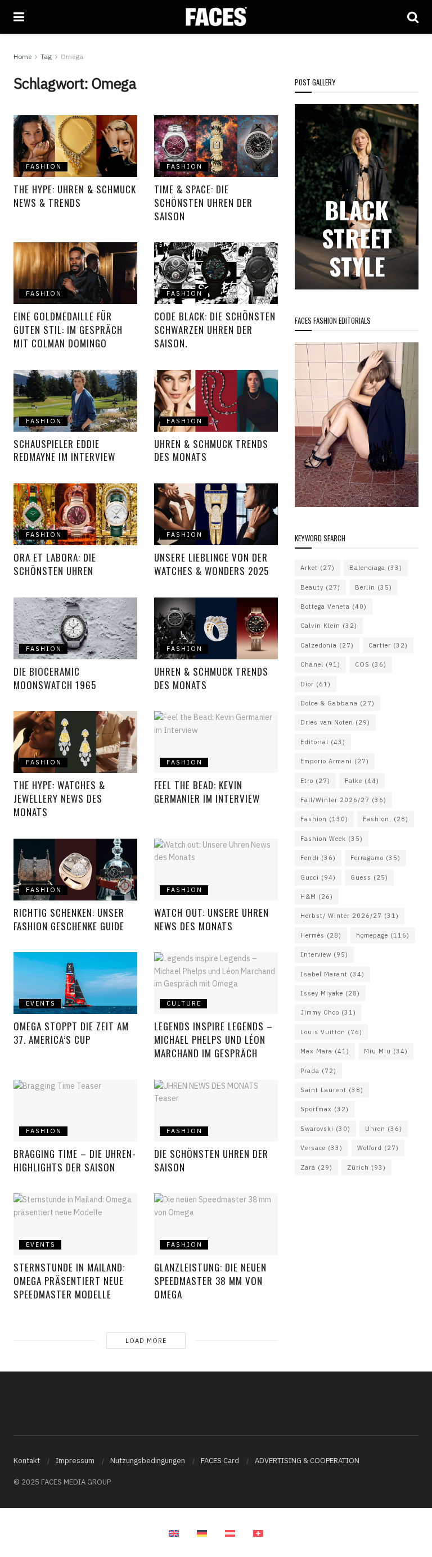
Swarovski (325, 1129)
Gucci (318, 877)
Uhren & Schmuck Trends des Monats (211, 450)
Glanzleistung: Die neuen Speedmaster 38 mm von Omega (210, 1280)
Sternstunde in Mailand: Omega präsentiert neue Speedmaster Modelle (69, 1280)
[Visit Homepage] (215, 17)
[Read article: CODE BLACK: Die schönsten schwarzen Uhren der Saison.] (216, 273)
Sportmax (324, 1109)
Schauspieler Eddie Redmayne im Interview (64, 450)
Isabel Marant (332, 974)
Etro (315, 781)
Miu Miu (386, 1051)
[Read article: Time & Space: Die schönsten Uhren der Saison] (216, 146)
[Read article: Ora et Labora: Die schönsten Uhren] (75, 514)
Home (23, 56)
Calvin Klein (328, 626)
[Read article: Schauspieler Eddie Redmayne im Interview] (75, 401)
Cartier (388, 645)
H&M (316, 896)
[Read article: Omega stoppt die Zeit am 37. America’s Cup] (75, 983)
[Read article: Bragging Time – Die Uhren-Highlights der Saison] (75, 1111)
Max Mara (324, 1051)
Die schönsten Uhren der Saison (211, 1160)
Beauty (320, 587)
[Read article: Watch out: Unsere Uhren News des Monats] (216, 869)
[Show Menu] (19, 17)
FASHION (44, 166)
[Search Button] (412, 17)
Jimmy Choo (328, 1012)
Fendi (318, 858)
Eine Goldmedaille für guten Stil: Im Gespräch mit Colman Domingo (68, 329)
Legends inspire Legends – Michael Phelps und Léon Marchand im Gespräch (213, 1039)
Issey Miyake (330, 993)
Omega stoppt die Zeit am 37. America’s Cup (71, 1033)
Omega (72, 56)
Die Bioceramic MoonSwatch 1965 (55, 678)
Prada (318, 1071)
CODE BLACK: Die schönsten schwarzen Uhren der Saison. (215, 329)
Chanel (320, 664)
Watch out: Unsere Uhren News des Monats (211, 919)
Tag (46, 56)
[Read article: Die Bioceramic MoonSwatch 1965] (75, 628)
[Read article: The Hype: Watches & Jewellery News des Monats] (75, 742)
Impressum (75, 1460)
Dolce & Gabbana (337, 703)
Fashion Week (331, 839)
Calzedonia (327, 645)
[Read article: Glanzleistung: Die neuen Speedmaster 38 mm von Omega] (216, 1224)
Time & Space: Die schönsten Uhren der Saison (203, 202)
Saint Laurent (331, 1090)
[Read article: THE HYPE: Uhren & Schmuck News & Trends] (75, 146)
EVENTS (41, 1003)
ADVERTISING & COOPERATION (307, 1460)
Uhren (383, 1129)
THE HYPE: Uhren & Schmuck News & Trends (75, 196)
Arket (317, 568)
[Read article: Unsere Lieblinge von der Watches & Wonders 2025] (216, 514)
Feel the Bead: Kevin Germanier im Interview (207, 791)
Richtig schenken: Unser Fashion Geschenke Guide (69, 919)
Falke (362, 781)
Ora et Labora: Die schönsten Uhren (55, 564)
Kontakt (27, 1460)
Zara (316, 1167)
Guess (369, 877)
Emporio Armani (334, 761)
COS (370, 664)
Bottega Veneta (333, 606)
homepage (383, 935)
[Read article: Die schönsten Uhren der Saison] (216, 1111)
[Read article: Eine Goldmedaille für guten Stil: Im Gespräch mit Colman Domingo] (75, 273)
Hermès (320, 935)
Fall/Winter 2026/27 (343, 800)
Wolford (378, 1148)
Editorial (322, 742)
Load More (145, 1341)
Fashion (324, 819)
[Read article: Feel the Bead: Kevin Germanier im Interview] (216, 742)
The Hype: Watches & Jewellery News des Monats (59, 798)
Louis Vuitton (331, 1032)
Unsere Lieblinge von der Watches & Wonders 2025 (211, 564)
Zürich (366, 1167)
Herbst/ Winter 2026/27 (349, 916)
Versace (321, 1148)
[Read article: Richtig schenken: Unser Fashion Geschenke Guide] (75, 869)
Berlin (373, 587)
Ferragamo (375, 858)
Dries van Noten (335, 722)
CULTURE (183, 1003)
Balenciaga (375, 568)
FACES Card (220, 1460)
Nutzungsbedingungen (147, 1460)
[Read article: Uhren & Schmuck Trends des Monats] (216, 401)
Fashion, (385, 819)
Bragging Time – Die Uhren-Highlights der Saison (75, 1160)
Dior (315, 684)
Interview (324, 954)
